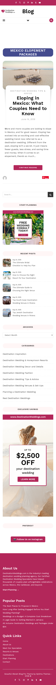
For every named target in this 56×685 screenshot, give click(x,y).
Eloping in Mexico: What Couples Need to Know (28, 105)
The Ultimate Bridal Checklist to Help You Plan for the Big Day (24, 264)
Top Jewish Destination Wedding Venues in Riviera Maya (24, 314)
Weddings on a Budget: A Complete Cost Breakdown (27, 616)
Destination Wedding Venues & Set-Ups (23, 385)
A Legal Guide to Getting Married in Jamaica (23, 620)
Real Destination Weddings (16, 398)
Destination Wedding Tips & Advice (21, 379)
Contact (6, 662)
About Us (7, 644)
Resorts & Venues (11, 651)
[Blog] (7, 11)
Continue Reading (28, 168)
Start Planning (9, 658)
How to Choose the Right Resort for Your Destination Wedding (24, 277)
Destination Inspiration (14, 354)
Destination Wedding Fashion (18, 373)
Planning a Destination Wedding (19, 392)
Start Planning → (11, 590)
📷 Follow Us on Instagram (28, 539)
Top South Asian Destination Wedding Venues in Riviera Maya (25, 302)
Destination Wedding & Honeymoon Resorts (25, 360)
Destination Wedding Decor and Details (23, 366)
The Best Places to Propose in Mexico (20, 606)
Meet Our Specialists (12, 648)
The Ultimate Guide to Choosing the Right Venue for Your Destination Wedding (25, 289)
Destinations (8, 655)
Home (5, 641)
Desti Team (13, 178)
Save (46, 178)
